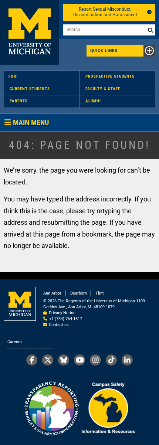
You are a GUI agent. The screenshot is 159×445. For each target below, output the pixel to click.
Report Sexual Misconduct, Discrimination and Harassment (105, 12)
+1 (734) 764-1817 (65, 318)
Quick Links (104, 50)
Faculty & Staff (102, 88)
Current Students (30, 88)
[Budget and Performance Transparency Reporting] (51, 409)
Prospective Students (110, 76)
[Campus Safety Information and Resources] (108, 409)
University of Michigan (29, 32)
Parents (19, 101)
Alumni (93, 101)
